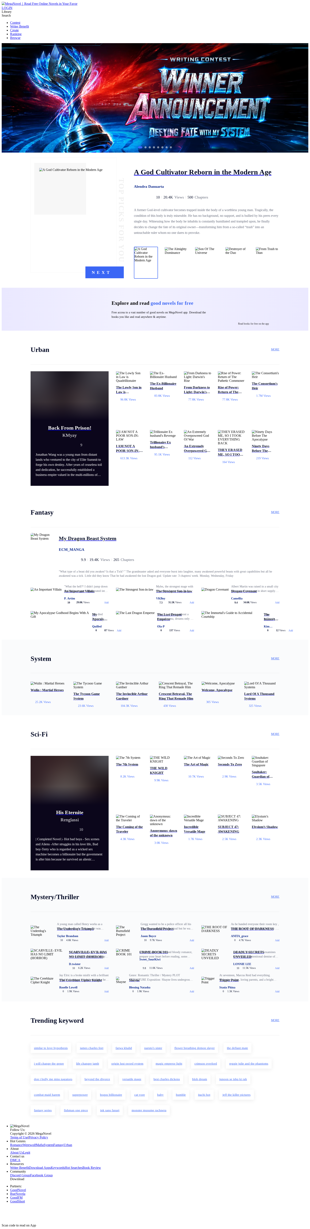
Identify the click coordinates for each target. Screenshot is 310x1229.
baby (160, 1094)
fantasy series (43, 1110)
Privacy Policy (38, 1137)
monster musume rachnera (149, 1110)
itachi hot (204, 1094)
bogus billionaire (111, 1094)
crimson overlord (205, 1063)
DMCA (15, 1160)
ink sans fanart (109, 1110)
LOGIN (7, 8)
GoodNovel (18, 1190)
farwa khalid (124, 1048)
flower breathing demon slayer (194, 1048)
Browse (15, 38)
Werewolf (29, 1145)
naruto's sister (153, 1048)
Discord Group (20, 1175)
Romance (16, 1145)
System (48, 1145)
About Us (16, 1152)
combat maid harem (47, 1094)
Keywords (58, 1167)
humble (181, 1094)
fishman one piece (76, 1110)
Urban (68, 1145)
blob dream (199, 1079)
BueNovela (17, 1194)
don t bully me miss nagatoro (53, 1079)
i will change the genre (49, 1063)
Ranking (16, 34)
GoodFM (16, 1197)
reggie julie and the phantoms (248, 1063)
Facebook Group (41, 1175)
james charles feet (91, 1048)
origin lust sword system (127, 1063)
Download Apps (40, 1167)
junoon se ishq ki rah (233, 1079)
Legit (26, 1152)
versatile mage (131, 1079)
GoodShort (17, 1201)
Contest (15, 22)
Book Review (91, 1167)
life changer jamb (87, 1063)
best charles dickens (167, 1079)
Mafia (40, 1145)
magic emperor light (169, 1063)
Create (14, 30)
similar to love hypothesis (51, 1048)
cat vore (139, 1094)
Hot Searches (73, 1167)
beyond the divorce (97, 1079)
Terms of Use (19, 1137)
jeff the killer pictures (236, 1094)
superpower (80, 1094)
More (275, 349)
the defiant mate (237, 1048)
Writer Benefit (19, 26)
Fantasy (58, 1145)
